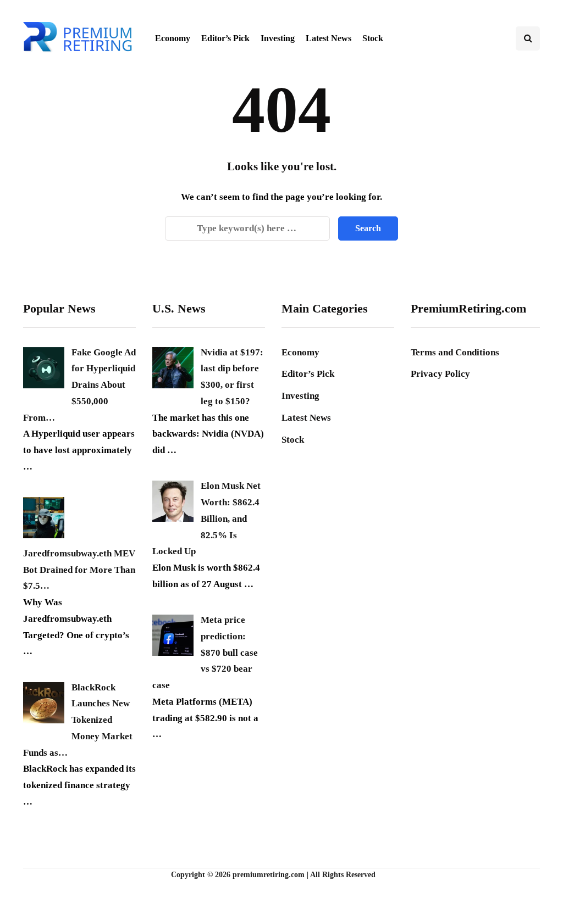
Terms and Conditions (455, 352)
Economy (172, 38)
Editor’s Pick (225, 38)
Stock (372, 38)
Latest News (328, 38)
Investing (278, 38)
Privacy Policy (440, 374)
